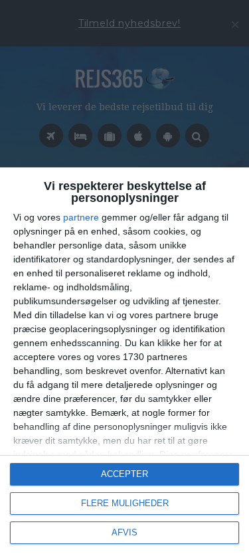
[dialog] (124, 362)
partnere (81, 217)
